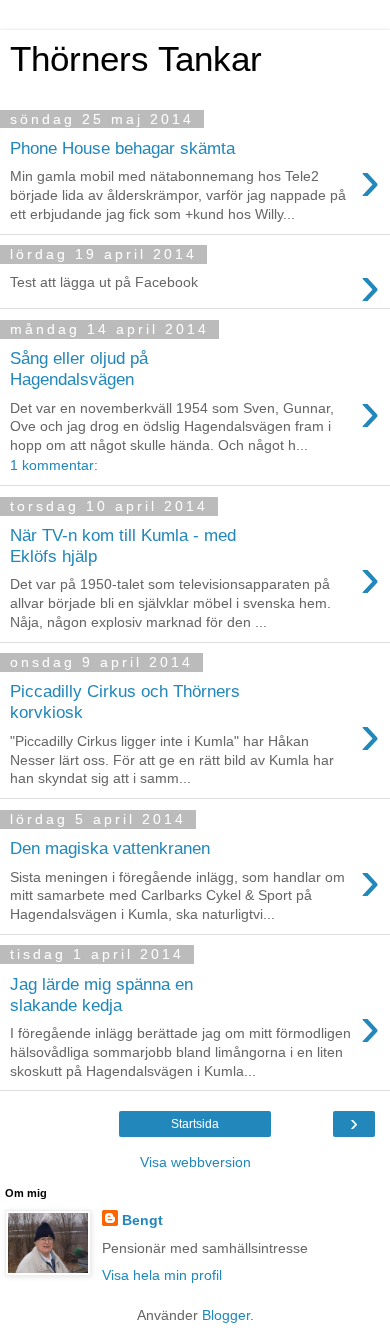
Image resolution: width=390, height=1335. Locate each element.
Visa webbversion (195, 1162)
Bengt (142, 1220)
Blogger (226, 1315)
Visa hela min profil (162, 1275)
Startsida (195, 1124)
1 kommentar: (54, 465)
